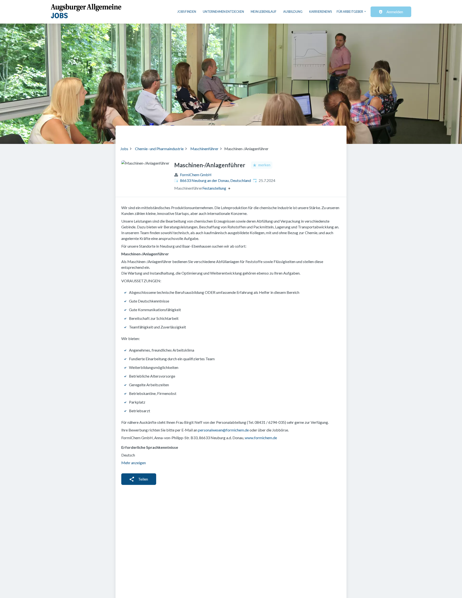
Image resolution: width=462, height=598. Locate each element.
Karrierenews (320, 11)
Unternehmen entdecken (223, 11)
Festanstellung (214, 188)
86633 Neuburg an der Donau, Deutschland (215, 180)
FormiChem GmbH (196, 174)
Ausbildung (292, 11)
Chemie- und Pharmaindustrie (159, 148)
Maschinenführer (204, 148)
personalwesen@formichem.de (223, 430)
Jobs (124, 148)
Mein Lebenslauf (263, 11)
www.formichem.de (261, 437)
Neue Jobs (302, 133)
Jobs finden (186, 11)
